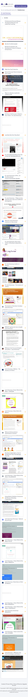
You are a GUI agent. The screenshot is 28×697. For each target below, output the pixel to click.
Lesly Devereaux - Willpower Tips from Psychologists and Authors (13, 653)
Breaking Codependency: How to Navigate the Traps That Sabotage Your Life (13, 454)
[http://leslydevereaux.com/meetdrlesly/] (12, 59)
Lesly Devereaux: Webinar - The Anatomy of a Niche (12, 369)
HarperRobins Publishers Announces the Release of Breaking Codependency (14, 498)
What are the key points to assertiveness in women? (11, 432)
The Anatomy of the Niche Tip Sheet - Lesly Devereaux (14, 306)
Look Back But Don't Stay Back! (12, 135)
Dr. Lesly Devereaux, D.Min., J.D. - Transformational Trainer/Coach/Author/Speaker (13, 177)
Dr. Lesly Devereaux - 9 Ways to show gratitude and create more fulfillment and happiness (14, 199)
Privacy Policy (9, 684)
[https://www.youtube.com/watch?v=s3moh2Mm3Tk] (12, 165)
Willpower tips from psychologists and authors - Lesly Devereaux (13, 348)
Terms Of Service (18, 684)
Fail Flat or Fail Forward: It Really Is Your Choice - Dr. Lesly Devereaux (13, 114)
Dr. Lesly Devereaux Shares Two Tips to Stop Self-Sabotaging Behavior (13, 155)
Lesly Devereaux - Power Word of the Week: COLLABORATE (14, 476)
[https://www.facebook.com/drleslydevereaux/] (12, 231)
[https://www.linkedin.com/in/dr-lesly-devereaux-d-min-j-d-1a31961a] (12, 188)
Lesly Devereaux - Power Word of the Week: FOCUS (14, 540)
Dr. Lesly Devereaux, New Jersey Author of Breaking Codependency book (13, 243)
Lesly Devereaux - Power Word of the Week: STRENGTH (14, 561)
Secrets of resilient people (11, 44)
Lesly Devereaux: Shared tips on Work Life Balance (14, 582)
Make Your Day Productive (11, 69)
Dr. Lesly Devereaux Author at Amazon (12, 264)
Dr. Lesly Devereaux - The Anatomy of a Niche (14, 285)
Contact (3, 684)
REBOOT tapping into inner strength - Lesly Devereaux (14, 327)
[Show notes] (25, 22)
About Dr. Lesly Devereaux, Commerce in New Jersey (11, 221)
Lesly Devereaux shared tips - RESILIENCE (12, 611)
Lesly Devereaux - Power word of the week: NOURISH (14, 632)
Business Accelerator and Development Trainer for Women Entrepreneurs (13, 48)
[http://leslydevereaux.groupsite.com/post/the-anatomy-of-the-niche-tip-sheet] (12, 317)
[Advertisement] (14, 676)
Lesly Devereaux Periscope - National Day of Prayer (14, 519)
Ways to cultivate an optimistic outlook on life (12, 93)
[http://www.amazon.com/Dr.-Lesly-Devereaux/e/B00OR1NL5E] (12, 275)
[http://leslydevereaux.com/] (12, 33)
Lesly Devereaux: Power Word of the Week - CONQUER (14, 390)
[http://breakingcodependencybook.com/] (12, 254)
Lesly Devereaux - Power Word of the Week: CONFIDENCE (14, 607)
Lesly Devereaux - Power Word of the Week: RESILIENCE (14, 603)
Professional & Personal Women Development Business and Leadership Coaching (13, 22)
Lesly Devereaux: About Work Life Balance (13, 411)
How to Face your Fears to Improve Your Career (13, 72)
